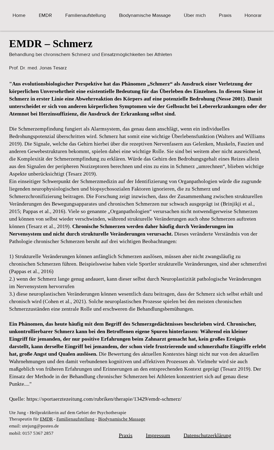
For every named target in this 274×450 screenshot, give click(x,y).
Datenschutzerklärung (207, 435)
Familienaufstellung (75, 419)
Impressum (158, 435)
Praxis (125, 435)
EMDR (46, 419)
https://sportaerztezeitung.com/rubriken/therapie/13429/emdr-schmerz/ (104, 399)
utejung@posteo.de (40, 426)
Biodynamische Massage (121, 419)
